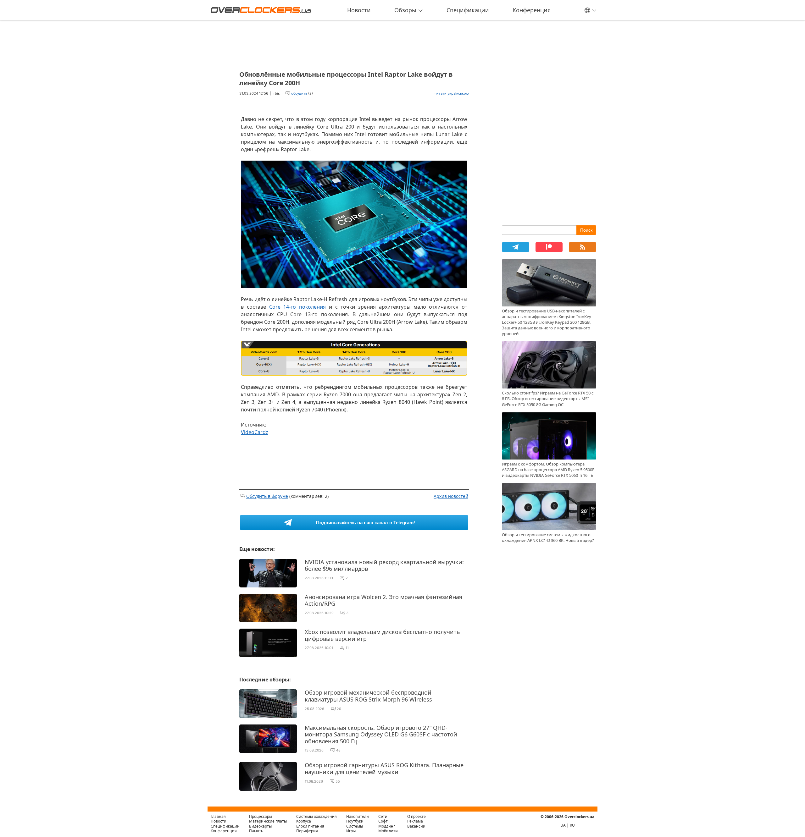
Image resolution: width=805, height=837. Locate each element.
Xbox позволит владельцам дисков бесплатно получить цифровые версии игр (382, 635)
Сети (382, 816)
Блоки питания (310, 826)
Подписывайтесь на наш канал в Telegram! (365, 522)
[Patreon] (549, 247)
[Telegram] (515, 247)
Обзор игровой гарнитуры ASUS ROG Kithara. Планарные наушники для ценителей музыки (384, 768)
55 (338, 781)
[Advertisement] (354, 43)
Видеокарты (260, 826)
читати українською (452, 93)
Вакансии (416, 826)
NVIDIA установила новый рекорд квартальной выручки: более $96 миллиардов (384, 565)
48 (338, 750)
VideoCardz (254, 432)
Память (256, 831)
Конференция (532, 10)
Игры (351, 831)
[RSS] (582, 247)
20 (339, 709)
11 (347, 648)
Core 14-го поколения (297, 306)
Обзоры (405, 10)
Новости (359, 10)
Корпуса (303, 821)
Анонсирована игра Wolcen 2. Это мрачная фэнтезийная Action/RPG (383, 600)
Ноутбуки (355, 821)
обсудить (299, 93)
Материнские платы (268, 821)
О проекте (416, 816)
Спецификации (468, 10)
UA (563, 825)
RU (572, 825)
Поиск (586, 230)
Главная (218, 816)
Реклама (415, 821)
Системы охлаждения (316, 816)
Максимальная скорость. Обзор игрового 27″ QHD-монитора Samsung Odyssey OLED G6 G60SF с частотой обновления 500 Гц (381, 734)
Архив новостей (451, 496)
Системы (354, 826)
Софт (383, 821)
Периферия (307, 831)
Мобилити (388, 831)
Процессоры (260, 816)
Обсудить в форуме (267, 496)
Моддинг (386, 826)
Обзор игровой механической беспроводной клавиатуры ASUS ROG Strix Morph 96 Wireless (368, 696)
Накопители (357, 816)
